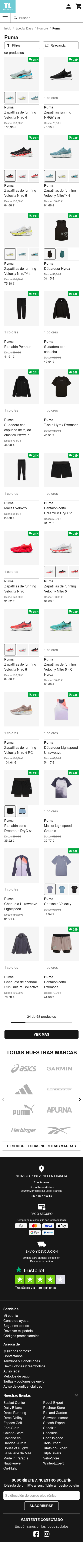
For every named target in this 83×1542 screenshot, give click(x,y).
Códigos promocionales (21, 1335)
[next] (80, 1099)
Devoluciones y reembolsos (24, 1366)
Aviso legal (11, 1371)
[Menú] (5, 18)
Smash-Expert (54, 1422)
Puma (9, 107)
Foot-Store (11, 1427)
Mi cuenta (10, 1315)
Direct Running (14, 1412)
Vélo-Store (51, 1458)
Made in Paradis (15, 1458)
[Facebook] (36, 1535)
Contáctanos (41, 1182)
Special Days (24, 28)
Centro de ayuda (16, 1320)
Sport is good (53, 1437)
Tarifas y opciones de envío (23, 1381)
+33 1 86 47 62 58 (41, 1196)
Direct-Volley (13, 1417)
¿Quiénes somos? (17, 1350)
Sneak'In (49, 1427)
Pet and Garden (55, 1412)
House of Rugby (15, 1448)
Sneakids (50, 1432)
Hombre (42, 28)
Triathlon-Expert (55, 1448)
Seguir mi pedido (16, 1325)
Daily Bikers (12, 1407)
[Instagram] (46, 1535)
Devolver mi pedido (18, 1330)
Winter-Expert (53, 1463)
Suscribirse (41, 1505)
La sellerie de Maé (17, 1453)
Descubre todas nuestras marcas (41, 1145)
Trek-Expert (51, 1442)
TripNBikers (52, 1453)
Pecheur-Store (54, 1407)
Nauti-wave (12, 1463)
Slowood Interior (55, 1417)
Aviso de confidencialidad (22, 1386)
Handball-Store (14, 1442)
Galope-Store (13, 1432)
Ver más (41, 1034)
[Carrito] (78, 6)
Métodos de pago (16, 1376)
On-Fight (10, 1468)
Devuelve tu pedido (41, 1261)
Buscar (24, 17)
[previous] (3, 1099)
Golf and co (12, 1437)
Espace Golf (12, 1422)
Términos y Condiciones (21, 1361)
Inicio (7, 28)
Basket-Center (14, 1402)
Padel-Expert (53, 1402)
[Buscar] (15, 18)
